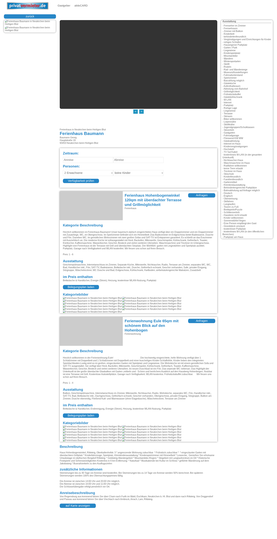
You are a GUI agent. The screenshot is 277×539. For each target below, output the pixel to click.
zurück (30, 16)
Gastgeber (64, 5)
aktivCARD (81, 5)
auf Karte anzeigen (78, 505)
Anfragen (202, 195)
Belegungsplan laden (81, 287)
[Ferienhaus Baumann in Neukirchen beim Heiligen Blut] (30, 23)
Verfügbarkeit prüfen (81, 180)
